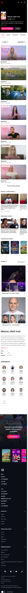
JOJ (2, 489)
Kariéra (2, 559)
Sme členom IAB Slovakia (6, 581)
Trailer (17, 28)
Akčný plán (3, 565)
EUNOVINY (3, 541)
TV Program (4, 479)
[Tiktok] (22, 571)
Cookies (2, 578)
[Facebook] (5, 571)
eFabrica (19, 587)
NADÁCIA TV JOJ (6, 498)
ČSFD (9, 19)
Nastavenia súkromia (5, 579)
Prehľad (3, 35)
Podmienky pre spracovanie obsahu (8, 576)
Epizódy (8, 35)
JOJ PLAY (3, 491)
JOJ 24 (3, 481)
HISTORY (3, 523)
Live (2, 474)
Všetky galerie (21, 262)
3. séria (4, 42)
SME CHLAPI (3, 519)
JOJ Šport (4, 484)
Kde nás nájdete (4, 557)
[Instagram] (10, 571)
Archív (3, 476)
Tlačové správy (4, 550)
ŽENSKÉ (2, 514)
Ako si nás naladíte (5, 554)
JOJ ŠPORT (4, 494)
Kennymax (9, 587)
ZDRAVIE (2, 521)
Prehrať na (5, 28)
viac (5, 25)
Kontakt (2, 583)
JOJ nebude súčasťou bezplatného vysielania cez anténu (12, 562)
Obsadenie (23, 35)
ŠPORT (2, 537)
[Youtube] (16, 571)
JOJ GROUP (4, 506)
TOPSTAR (3, 516)
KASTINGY (4, 501)
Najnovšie (20, 42)
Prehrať (12, 436)
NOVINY (2, 532)
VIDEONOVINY (4, 539)
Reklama (3, 552)
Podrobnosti (15, 35)
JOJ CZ (3, 503)
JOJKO (3, 496)
